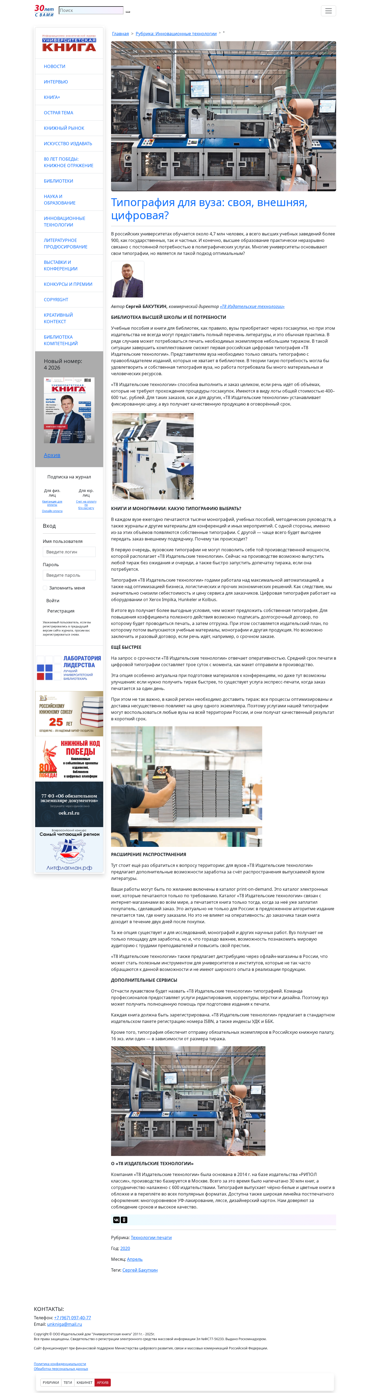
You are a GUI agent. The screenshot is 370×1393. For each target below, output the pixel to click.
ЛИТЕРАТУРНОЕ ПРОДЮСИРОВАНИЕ (65, 243)
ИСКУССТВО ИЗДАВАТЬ (68, 144)
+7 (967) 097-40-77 (72, 1318)
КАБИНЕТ (84, 1382)
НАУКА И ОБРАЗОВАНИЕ (60, 199)
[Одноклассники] (124, 1220)
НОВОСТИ (54, 66)
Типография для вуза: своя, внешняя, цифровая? (209, 208)
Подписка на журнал (69, 477)
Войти (52, 601)
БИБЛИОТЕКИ (58, 181)
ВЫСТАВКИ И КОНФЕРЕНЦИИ (60, 265)
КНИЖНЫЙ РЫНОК (64, 128)
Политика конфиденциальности (60, 1364)
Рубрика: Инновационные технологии (176, 34)
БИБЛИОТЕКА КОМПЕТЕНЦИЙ (61, 340)
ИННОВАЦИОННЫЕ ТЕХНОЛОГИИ (64, 221)
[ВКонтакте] (116, 1220)
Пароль (51, 565)
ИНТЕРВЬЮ (56, 82)
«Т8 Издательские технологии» (252, 306)
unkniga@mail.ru (64, 1324)
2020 (125, 1248)
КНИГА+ (52, 97)
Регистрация (60, 611)
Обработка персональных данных (61, 1368)
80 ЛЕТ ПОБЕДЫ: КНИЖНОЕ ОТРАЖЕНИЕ (68, 162)
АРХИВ (102, 1382)
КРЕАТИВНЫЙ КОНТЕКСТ (58, 318)
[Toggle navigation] (328, 10)
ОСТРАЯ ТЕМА (58, 113)
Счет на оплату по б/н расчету (86, 505)
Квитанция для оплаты (52, 503)
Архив (52, 455)
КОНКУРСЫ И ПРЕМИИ (68, 284)
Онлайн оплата (52, 511)
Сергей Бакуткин (140, 1270)
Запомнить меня (67, 588)
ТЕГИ (68, 1382)
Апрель (135, 1259)
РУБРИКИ (51, 1382)
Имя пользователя (63, 541)
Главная (120, 34)
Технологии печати (151, 1237)
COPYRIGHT (56, 300)
